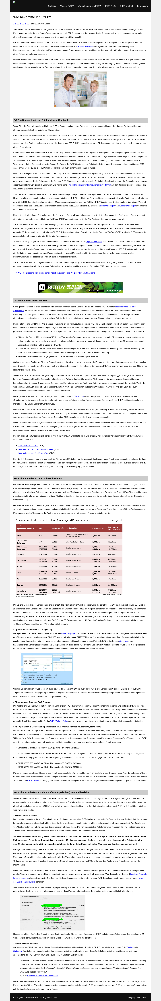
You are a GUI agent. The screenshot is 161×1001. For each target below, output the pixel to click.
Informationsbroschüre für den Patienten (35, 449)
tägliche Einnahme (94, 241)
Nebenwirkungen (107, 206)
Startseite (51, 6)
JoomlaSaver (142, 997)
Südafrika (17, 951)
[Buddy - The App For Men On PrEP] (80, 287)
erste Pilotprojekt (68, 633)
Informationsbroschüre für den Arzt (33, 453)
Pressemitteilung (85, 46)
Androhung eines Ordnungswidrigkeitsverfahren (90, 185)
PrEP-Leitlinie (78, 396)
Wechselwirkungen (127, 206)
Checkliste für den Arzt (28, 445)
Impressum (142, 6)
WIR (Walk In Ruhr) (59, 721)
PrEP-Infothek (126, 6)
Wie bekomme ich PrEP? (89, 6)
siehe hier (123, 641)
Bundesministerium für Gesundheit (42, 976)
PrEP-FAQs (110, 6)
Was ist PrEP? (67, 6)
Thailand (130, 947)
